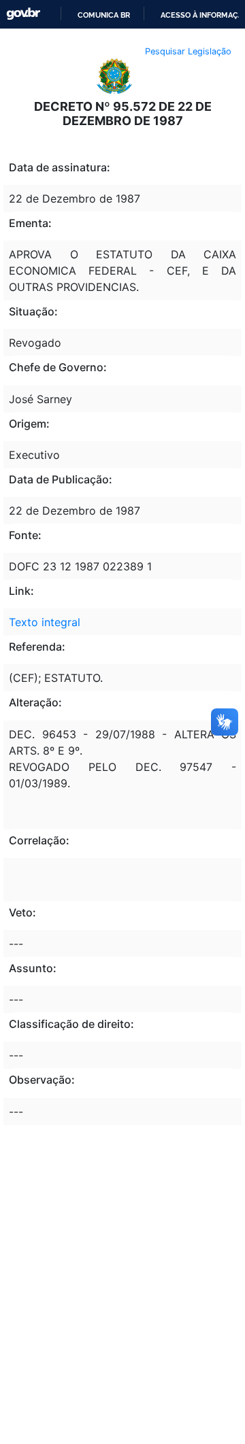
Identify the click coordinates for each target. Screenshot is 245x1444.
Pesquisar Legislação (188, 51)
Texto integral (44, 622)
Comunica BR (104, 15)
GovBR (23, 13)
